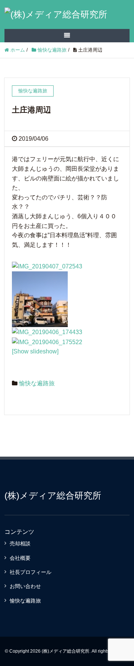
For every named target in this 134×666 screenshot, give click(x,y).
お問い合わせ (25, 586)
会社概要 (20, 558)
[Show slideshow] (35, 351)
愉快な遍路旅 (37, 383)
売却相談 (20, 543)
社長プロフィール (30, 572)
